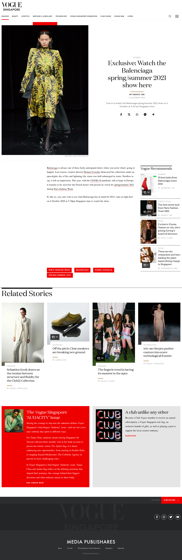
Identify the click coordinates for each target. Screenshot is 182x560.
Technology (150, 345)
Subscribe (130, 436)
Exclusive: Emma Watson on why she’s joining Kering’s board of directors (169, 228)
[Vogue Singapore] (12, 6)
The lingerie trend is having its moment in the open (116, 371)
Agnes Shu (61, 360)
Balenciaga (52, 167)
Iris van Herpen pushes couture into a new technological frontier (158, 351)
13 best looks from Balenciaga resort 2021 (167, 180)
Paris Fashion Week (63, 188)
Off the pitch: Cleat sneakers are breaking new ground (70, 350)
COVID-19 (95, 180)
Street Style (164, 202)
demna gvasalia (103, 270)
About (60, 548)
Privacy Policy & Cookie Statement (89, 548)
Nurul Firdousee (19, 388)
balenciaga (82, 270)
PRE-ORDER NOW (35, 483)
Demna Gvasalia (92, 171)
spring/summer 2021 (124, 184)
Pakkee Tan (139, 94)
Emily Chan (167, 238)
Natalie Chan (107, 381)
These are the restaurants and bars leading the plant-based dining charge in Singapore (169, 258)
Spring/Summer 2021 (60, 275)
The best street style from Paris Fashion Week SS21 (169, 208)
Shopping (57, 345)
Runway (137, 57)
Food (161, 248)
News (160, 221)
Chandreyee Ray (169, 268)
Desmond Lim (168, 188)
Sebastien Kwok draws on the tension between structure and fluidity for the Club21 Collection (23, 374)
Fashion (11, 366)
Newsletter (109, 548)
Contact (70, 548)
